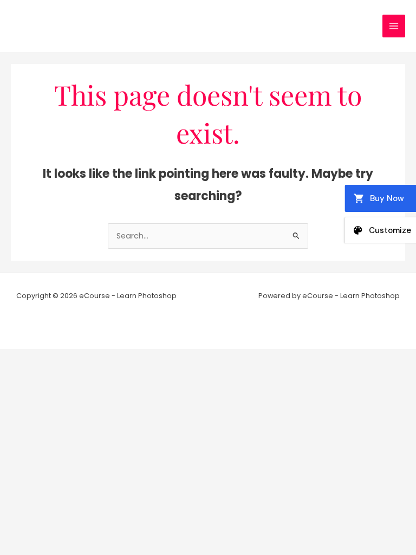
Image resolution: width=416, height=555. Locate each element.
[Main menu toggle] (393, 26)
